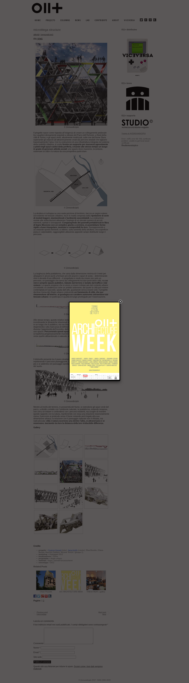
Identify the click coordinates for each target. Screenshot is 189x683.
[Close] (120, 301)
